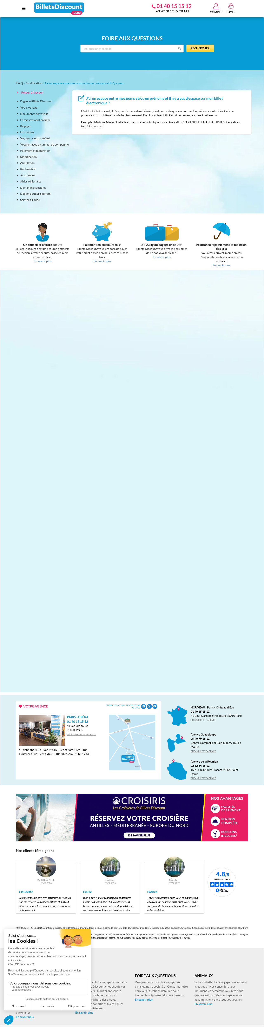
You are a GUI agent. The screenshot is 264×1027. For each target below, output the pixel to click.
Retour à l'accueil (31, 92)
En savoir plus (25, 1017)
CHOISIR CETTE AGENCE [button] (203, 720)
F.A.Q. (20, 83)
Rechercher (200, 48)
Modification (34, 83)
